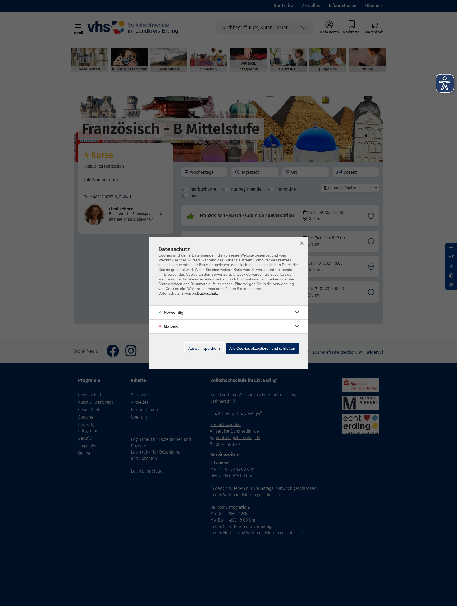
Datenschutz (207, 293)
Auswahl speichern (204, 348)
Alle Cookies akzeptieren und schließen (262, 348)
